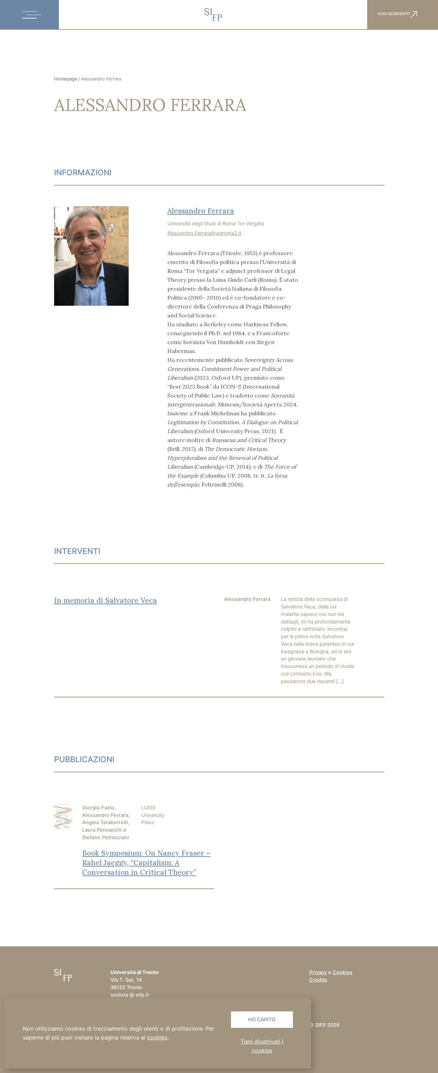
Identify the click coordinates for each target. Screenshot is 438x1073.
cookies (157, 1037)
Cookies (342, 972)
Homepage (65, 78)
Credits (318, 980)
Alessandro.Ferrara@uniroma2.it (204, 233)
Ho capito (261, 1020)
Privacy (318, 972)
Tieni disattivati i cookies (262, 1046)
